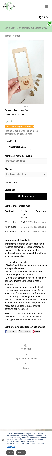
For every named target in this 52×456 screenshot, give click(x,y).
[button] (18, 147)
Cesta (26, 368)
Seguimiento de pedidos (26, 358)
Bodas (18, 35)
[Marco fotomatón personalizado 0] (26, 72)
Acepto (10, 453)
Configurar (11, 447)
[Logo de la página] (9, 6)
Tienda (8, 35)
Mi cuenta (26, 348)
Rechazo (21, 453)
